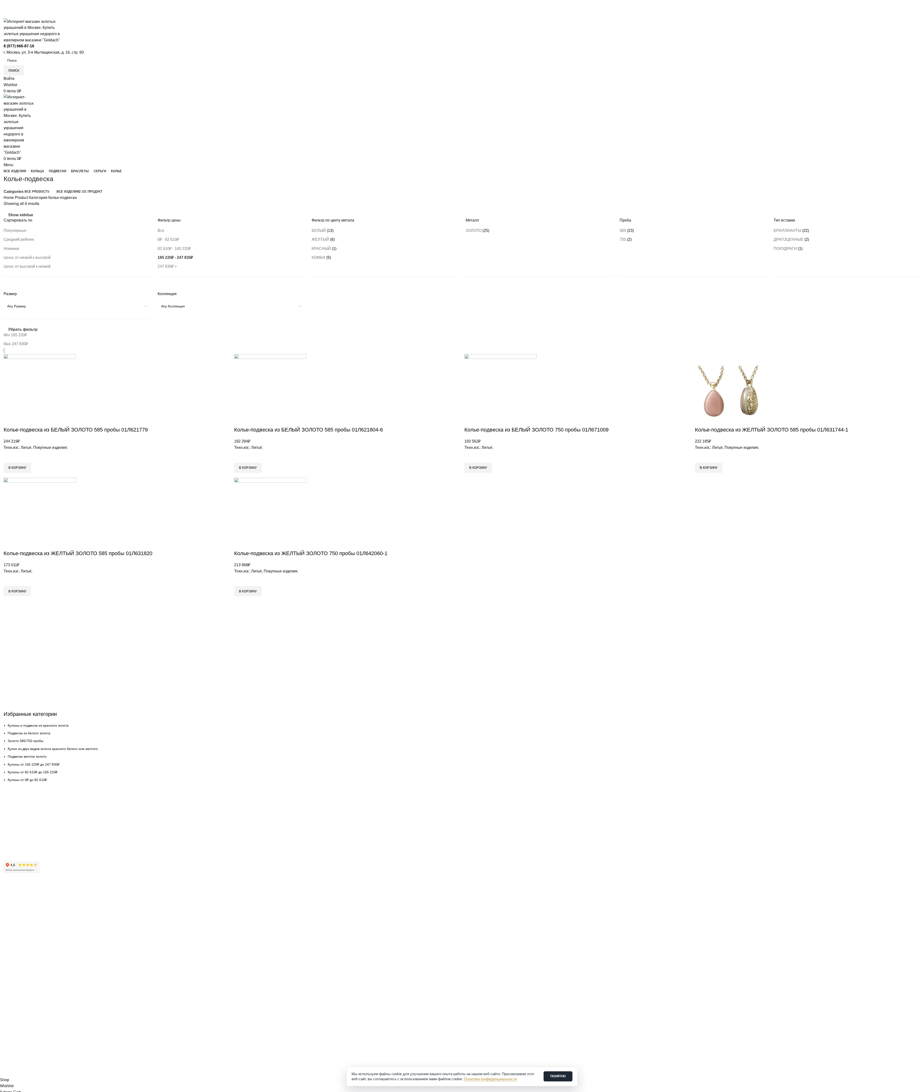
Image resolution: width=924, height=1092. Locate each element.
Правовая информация (22, 932)
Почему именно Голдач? (23, 891)
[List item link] (462, 538)
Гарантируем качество (21, 804)
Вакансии (11, 924)
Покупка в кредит (17, 828)
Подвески (11, 969)
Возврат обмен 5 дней (21, 820)
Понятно (558, 1076)
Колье (8, 994)
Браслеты (11, 977)
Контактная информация (23, 908)
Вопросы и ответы (18, 836)
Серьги (9, 986)
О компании (13, 900)
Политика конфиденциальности (29, 941)
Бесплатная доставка (20, 812)
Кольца (9, 961)
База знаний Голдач (19, 845)
